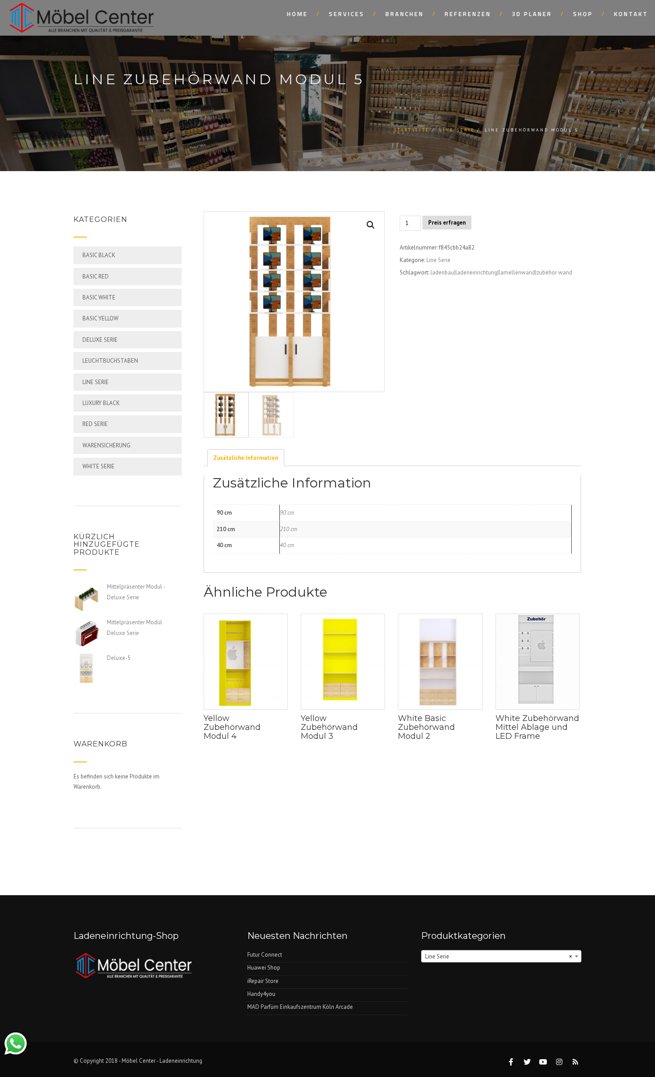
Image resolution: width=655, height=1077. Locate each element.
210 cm (288, 529)
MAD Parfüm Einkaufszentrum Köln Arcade (300, 1007)
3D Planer (532, 13)
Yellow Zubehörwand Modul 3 (329, 727)
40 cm (287, 545)
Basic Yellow (100, 318)
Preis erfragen (447, 222)
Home (297, 13)
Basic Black (98, 255)
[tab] (245, 457)
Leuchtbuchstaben (110, 360)
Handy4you (261, 994)
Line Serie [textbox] (498, 956)
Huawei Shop (263, 967)
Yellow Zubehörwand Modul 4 (232, 727)
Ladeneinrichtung (181, 1061)
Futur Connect (264, 954)
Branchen (404, 13)
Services (346, 13)
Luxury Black (101, 403)
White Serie (98, 466)
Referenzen (468, 13)
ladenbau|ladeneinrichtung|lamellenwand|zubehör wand (501, 272)
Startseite (412, 130)
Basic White (98, 297)
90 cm (287, 512)
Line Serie (457, 130)
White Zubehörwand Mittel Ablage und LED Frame (537, 727)
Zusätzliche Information (245, 458)
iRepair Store (262, 981)
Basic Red (95, 276)
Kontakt (631, 13)
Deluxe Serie (100, 340)
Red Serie (95, 424)
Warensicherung (106, 445)
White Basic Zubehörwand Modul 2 (426, 727)
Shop (583, 13)
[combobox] (501, 956)
